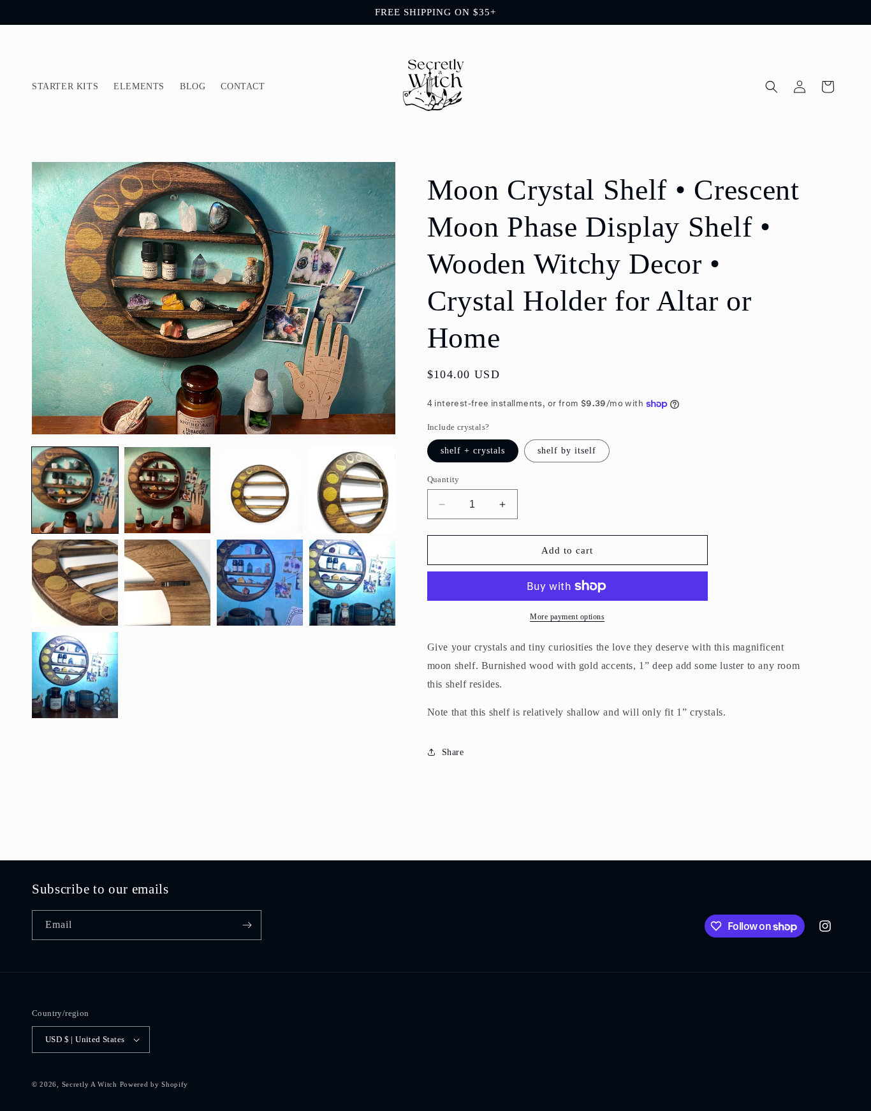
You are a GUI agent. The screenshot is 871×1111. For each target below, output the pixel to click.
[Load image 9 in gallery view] (75, 675)
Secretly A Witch (89, 1084)
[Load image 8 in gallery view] (352, 583)
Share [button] (453, 752)
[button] (772, 87)
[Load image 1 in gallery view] (75, 490)
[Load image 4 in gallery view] (352, 490)
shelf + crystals (473, 450)
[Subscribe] (247, 925)
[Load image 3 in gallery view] (260, 490)
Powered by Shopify (154, 1084)
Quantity (443, 479)
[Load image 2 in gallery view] (167, 490)
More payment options (567, 616)
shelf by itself (567, 450)
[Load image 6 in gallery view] (167, 583)
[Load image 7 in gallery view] (260, 583)
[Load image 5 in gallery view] (75, 583)
